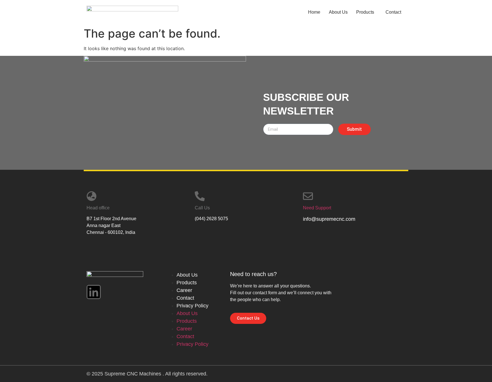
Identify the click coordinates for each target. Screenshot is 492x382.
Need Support (317, 207)
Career (184, 290)
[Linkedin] (94, 292)
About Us (338, 12)
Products (365, 12)
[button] (366, 12)
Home (314, 12)
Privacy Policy (192, 306)
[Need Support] (308, 196)
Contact (393, 12)
